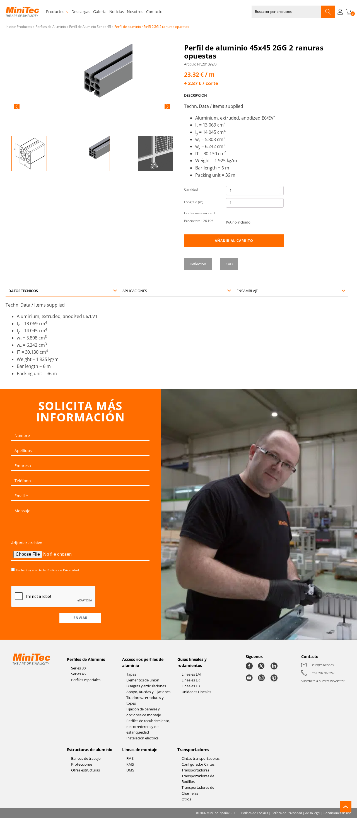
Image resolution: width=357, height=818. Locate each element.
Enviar (80, 617)
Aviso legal (312, 813)
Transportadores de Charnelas (198, 790)
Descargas (80, 11)
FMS (130, 758)
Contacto (154, 11)
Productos (55, 11)
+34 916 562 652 (323, 673)
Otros (186, 799)
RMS (130, 764)
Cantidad (191, 189)
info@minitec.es (323, 665)
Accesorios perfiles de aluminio (142, 662)
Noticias (116, 11)
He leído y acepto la (47, 570)
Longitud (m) (193, 202)
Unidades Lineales (196, 691)
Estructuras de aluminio (89, 749)
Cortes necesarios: (199, 213)
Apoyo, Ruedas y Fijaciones (148, 691)
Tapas (131, 674)
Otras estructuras (85, 770)
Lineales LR (191, 680)
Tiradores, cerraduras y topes (145, 700)
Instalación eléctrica (142, 738)
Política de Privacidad (63, 570)
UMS (130, 770)
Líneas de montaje (139, 749)
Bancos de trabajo (85, 758)
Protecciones (81, 764)
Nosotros (135, 11)
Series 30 (78, 668)
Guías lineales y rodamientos (191, 662)
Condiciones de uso (337, 813)
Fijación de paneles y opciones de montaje (143, 712)
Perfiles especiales (85, 679)
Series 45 (78, 673)
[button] (17, 106)
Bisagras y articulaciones (146, 685)
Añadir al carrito (234, 240)
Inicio (9, 26)
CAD (229, 263)
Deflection (198, 263)
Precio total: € (198, 221)
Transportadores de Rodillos (198, 778)
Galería (99, 11)
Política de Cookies (254, 813)
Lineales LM (191, 674)
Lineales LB (191, 685)
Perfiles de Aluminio (50, 26)
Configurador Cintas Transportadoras (198, 767)
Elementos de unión (142, 680)
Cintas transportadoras (200, 758)
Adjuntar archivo (26, 542)
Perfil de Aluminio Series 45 (90, 26)
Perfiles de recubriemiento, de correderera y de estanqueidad (148, 726)
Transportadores (193, 749)
